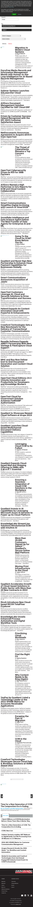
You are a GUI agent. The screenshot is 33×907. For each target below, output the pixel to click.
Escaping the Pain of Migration (22, 718)
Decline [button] (19, 14)
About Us (3, 887)
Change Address (14, 883)
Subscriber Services (15, 878)
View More (27, 100)
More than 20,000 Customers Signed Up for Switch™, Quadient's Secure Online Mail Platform (22, 545)
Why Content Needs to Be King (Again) (22, 677)
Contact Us (4, 892)
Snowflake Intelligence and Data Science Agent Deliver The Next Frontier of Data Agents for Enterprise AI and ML (15, 221)
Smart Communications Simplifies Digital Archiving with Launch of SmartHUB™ (15, 205)
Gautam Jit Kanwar (22, 450)
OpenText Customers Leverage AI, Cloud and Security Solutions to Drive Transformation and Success (16, 295)
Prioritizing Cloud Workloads (21, 635)
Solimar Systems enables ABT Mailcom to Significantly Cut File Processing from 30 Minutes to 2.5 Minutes (16, 836)
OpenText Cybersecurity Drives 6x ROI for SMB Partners (13, 172)
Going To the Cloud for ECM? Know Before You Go (23, 239)
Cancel (12, 887)
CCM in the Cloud (20, 739)
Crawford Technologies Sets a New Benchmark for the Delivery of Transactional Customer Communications (16, 328)
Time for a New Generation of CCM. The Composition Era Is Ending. (17, 805)
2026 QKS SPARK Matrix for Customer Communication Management (15, 843)
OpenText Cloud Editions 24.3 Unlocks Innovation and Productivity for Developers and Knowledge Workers (16, 381)
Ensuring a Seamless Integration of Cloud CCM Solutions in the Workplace (23, 484)
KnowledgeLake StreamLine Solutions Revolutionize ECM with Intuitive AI (16, 525)
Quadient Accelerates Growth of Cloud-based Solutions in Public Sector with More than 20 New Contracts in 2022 (16, 587)
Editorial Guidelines (5, 889)
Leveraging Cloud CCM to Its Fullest (23, 446)
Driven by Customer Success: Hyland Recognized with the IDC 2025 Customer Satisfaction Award (16, 119)
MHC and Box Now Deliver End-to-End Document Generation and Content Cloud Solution (16, 362)
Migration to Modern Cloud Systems (22, 49)
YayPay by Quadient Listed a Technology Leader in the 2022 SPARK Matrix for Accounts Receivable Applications (15, 701)
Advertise (3, 881)
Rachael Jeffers (21, 492)
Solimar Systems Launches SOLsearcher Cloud (15, 91)
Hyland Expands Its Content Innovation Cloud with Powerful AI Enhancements (15, 310)
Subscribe (13, 881)
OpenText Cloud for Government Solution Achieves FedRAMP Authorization (12, 399)
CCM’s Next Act (7, 831)
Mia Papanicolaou (22, 681)
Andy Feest (20, 722)
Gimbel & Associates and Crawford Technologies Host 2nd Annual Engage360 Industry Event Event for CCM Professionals (14, 859)
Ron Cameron (21, 639)
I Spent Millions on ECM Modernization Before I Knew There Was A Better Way (15, 820)
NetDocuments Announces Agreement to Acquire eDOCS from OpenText (16, 134)
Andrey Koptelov (21, 658)
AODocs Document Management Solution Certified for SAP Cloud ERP (15, 105)
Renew (12, 885)
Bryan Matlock (21, 53)
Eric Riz (19, 155)
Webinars (3, 883)
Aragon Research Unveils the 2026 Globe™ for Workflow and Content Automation (14, 850)
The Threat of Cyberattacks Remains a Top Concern (22, 150)
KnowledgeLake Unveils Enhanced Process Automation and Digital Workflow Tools (13, 619)
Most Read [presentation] (5, 815)
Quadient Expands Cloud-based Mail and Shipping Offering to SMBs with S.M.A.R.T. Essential (14, 466)
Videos (10, 43)
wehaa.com (18, 904)
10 (22, 779)
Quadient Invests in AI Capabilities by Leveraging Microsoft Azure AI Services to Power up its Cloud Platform (17, 511)
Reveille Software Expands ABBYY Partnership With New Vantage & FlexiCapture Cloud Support (16, 344)
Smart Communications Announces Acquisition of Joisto (14, 279)
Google (4, 29)
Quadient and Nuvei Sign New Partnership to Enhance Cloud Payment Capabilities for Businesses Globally (16, 264)
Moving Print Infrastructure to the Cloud (22, 568)
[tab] (5, 815)
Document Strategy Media (8, 26)
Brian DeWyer (21, 244)
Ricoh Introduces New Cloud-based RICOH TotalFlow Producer (16, 604)
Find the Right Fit (22, 655)
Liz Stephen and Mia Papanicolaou (13, 808)
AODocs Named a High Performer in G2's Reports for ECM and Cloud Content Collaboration (16, 187)
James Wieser (21, 572)
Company (3, 878)
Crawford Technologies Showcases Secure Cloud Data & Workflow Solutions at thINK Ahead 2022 (16, 762)
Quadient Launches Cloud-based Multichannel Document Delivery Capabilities (14, 428)
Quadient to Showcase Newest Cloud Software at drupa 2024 (16, 414)
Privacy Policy (11, 7)
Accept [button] (14, 14)
